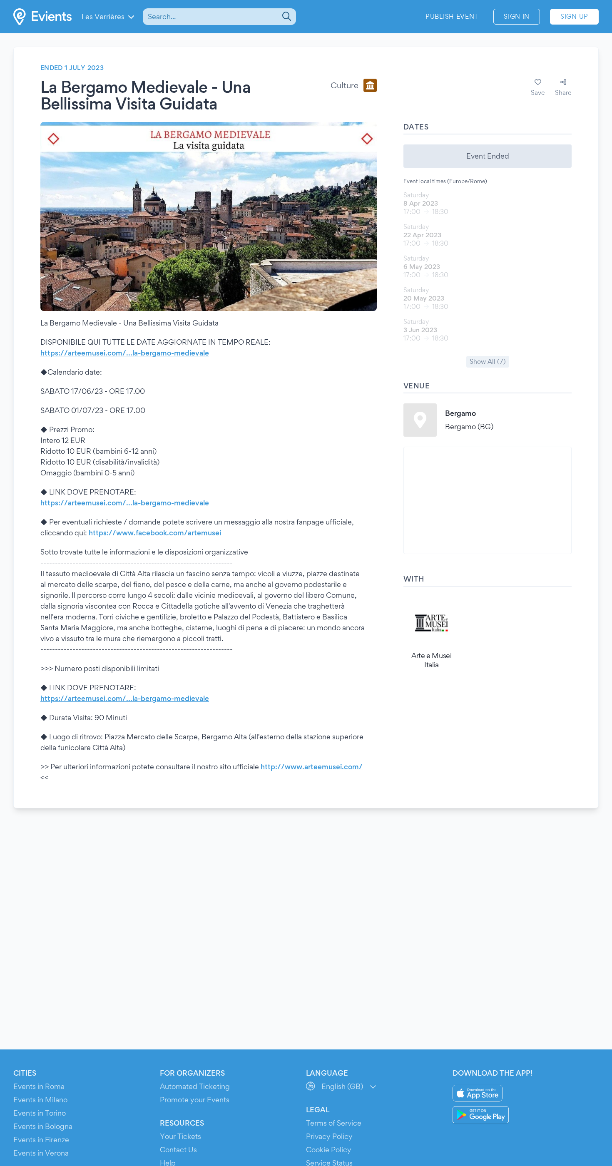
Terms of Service (333, 1123)
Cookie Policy (328, 1149)
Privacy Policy (329, 1136)
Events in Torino (39, 1113)
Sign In (517, 16)
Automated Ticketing (195, 1086)
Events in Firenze (41, 1139)
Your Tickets (180, 1136)
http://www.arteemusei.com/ (312, 766)
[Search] (286, 16)
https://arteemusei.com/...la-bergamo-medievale (124, 352)
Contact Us (178, 1149)
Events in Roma (39, 1086)
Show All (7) (488, 361)
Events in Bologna (42, 1126)
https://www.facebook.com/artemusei (155, 532)
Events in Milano (40, 1099)
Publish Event (451, 16)
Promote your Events (194, 1099)
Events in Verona (41, 1153)
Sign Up (574, 16)
